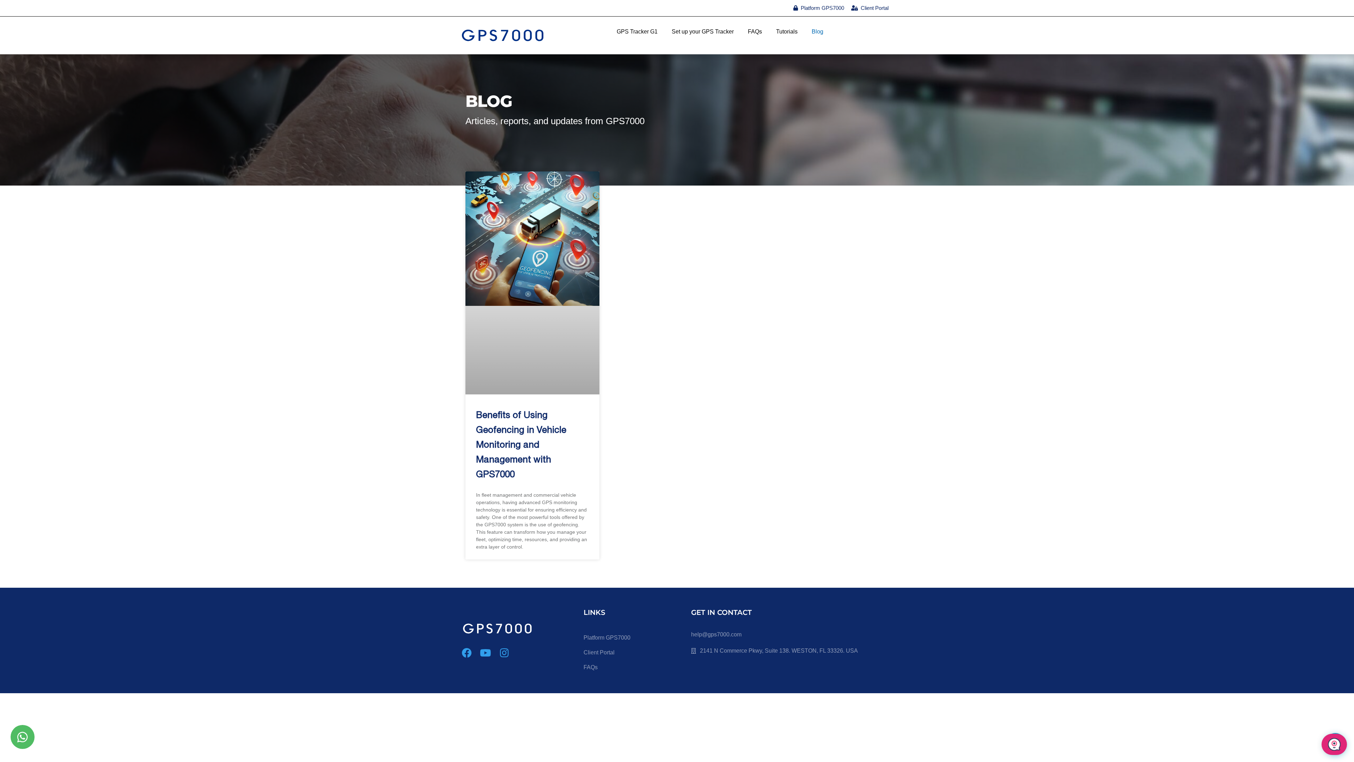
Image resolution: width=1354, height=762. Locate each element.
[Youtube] (485, 653)
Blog (817, 32)
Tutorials (787, 32)
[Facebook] (467, 653)
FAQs (755, 32)
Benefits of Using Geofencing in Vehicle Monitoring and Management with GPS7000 (521, 445)
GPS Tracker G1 (637, 32)
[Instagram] (504, 653)
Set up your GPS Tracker (703, 32)
